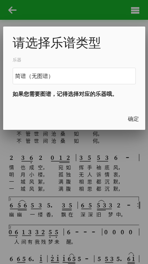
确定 (133, 119)
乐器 (17, 60)
